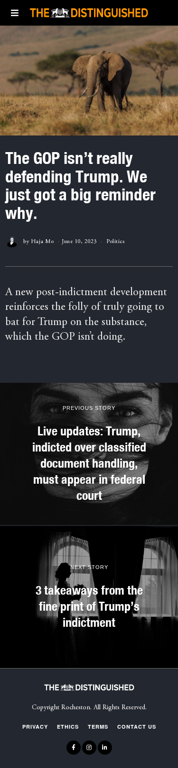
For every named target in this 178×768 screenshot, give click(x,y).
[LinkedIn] (105, 748)
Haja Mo (42, 241)
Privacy (35, 726)
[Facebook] (73, 748)
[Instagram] (89, 748)
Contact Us (136, 726)
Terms (98, 726)
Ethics (68, 726)
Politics (115, 241)
